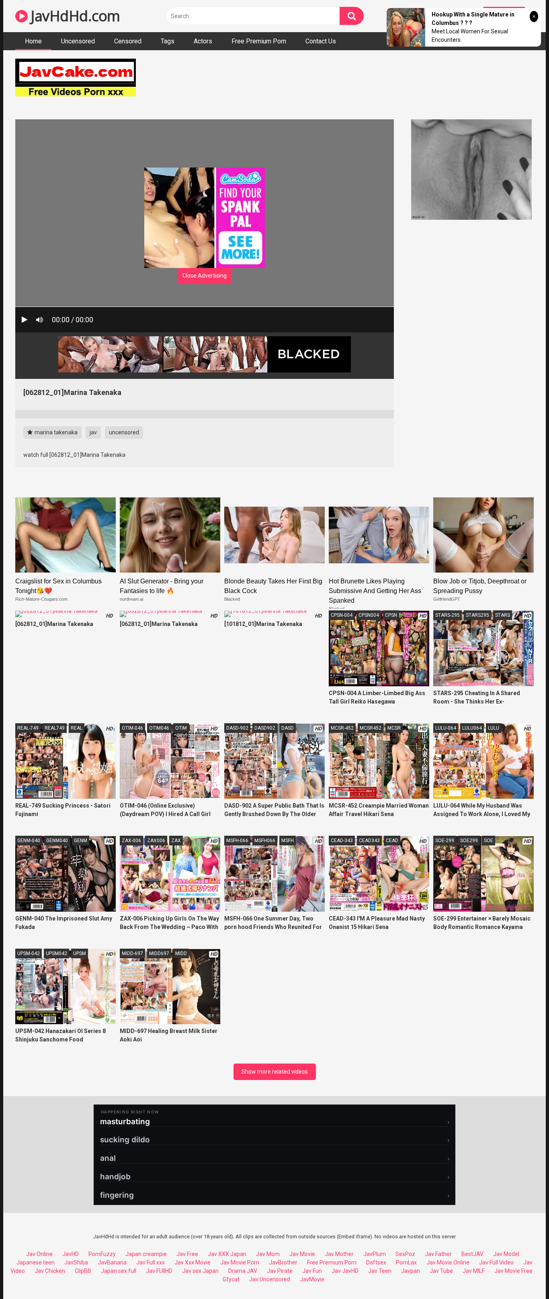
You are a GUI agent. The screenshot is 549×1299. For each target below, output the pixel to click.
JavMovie (312, 1279)
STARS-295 (447, 615)
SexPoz (405, 1254)
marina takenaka (55, 432)
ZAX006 (156, 840)
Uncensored (78, 41)
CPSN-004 (341, 615)
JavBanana (112, 1262)
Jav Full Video (496, 1262)
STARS (502, 615)
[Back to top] (522, 1274)
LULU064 (472, 728)
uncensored (124, 432)
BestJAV (472, 1254)
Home (33, 41)
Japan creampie (146, 1254)
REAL (76, 728)
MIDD (181, 953)
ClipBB (83, 1271)
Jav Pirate (280, 1271)
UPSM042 (56, 953)
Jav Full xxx (150, 1262)
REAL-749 (28, 728)
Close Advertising (204, 275)
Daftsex (376, 1262)
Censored (127, 41)
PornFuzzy (102, 1254)
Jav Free (187, 1254)
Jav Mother (339, 1254)
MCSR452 (370, 728)
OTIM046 (159, 728)
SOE (488, 840)
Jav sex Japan (200, 1271)
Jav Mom (268, 1254)
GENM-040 (28, 840)
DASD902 (264, 728)
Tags (167, 41)
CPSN (391, 615)
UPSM (79, 953)
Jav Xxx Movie (192, 1262)
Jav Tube (441, 1271)
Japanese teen (35, 1262)
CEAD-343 (342, 840)
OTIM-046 (132, 728)
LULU (493, 728)
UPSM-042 (28, 953)
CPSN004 (368, 615)
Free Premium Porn (258, 41)
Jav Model (506, 1254)
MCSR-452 (342, 728)
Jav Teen (379, 1271)
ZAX (176, 840)
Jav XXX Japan (227, 1254)
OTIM (181, 728)
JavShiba (76, 1262)
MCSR (394, 728)
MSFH (287, 840)
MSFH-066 (237, 840)
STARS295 (477, 615)
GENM (80, 840)
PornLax (406, 1262)
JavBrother (283, 1262)
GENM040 (57, 840)
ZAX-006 (131, 840)
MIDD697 (159, 953)
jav (93, 432)
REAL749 (55, 728)
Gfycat (231, 1279)
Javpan (410, 1271)
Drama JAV (242, 1271)
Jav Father (438, 1254)
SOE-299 (444, 840)
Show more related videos (275, 1071)
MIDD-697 (132, 953)
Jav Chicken (50, 1271)
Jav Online (39, 1254)
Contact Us (320, 41)
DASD (287, 728)
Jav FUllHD (159, 1271)
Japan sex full (118, 1271)
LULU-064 (445, 728)
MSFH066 (264, 840)
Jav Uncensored (269, 1279)
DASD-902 (237, 728)
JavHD (70, 1254)
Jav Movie (302, 1254)
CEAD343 (369, 840)
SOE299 (469, 840)
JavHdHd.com (74, 16)
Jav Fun (312, 1271)
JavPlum (374, 1254)
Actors (203, 41)
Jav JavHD (345, 1271)
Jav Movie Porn (239, 1262)
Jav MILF (474, 1271)
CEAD (392, 840)
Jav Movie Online (447, 1262)
